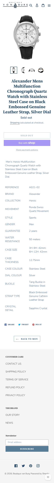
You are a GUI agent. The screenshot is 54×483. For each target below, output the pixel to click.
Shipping (15, 122)
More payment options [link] (27, 149)
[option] (13, 70)
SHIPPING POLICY (16, 371)
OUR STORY (13, 415)
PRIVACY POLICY (15, 395)
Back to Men (29, 338)
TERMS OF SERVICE (17, 379)
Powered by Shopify (40, 473)
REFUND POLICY (15, 387)
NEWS (9, 422)
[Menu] (49, 5)
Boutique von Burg (21, 473)
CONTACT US (13, 363)
